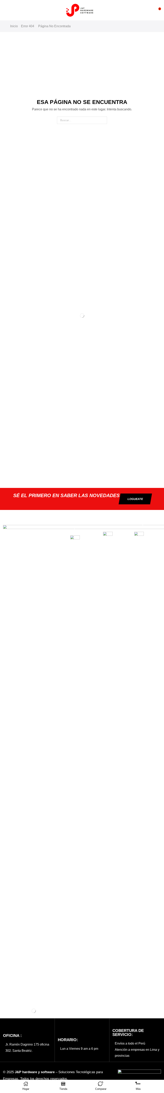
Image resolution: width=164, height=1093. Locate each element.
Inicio (14, 26)
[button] (5, 10)
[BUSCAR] (103, 120)
